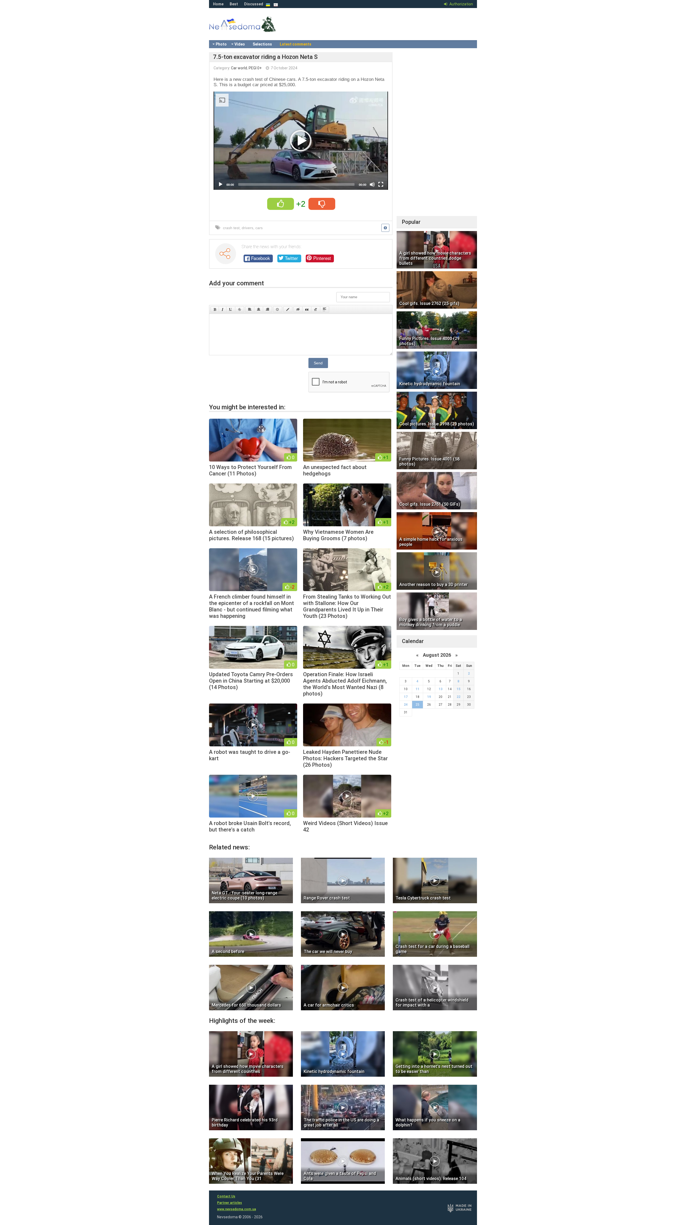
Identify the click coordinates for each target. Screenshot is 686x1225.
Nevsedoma (252, 29)
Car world (239, 68)
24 (406, 704)
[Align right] (267, 309)
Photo (221, 44)
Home (218, 4)
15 (458, 689)
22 (458, 697)
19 (429, 697)
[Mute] (372, 184)
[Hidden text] (298, 309)
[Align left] (249, 309)
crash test (231, 228)
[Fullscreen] (380, 184)
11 (417, 689)
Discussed (253, 4)
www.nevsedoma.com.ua (236, 1209)
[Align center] (258, 309)
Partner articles (229, 1203)
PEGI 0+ (255, 68)
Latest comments (295, 44)
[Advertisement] (437, 132)
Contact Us (226, 1196)
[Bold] (215, 309)
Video (239, 44)
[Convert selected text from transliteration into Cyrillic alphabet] (315, 309)
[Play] (220, 184)
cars (259, 228)
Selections (262, 44)
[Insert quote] (306, 309)
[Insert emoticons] (277, 309)
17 (406, 697)
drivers (247, 228)
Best (234, 4)
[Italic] (222, 309)
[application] (301, 141)
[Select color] (287, 309)
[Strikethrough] (239, 309)
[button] (301, 141)
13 (440, 689)
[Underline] (230, 309)
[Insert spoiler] (324, 309)
